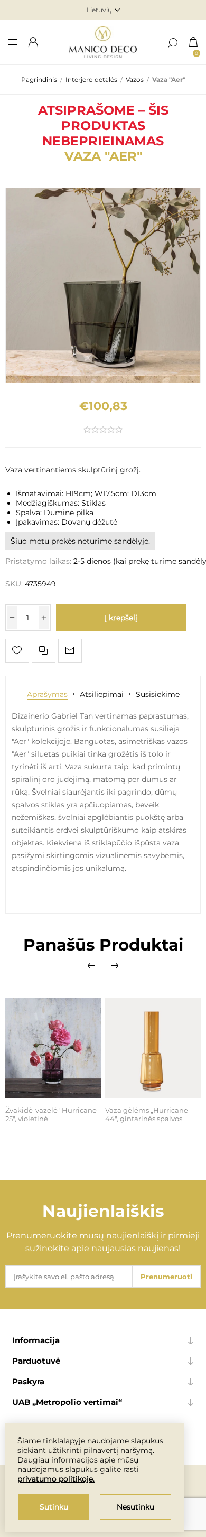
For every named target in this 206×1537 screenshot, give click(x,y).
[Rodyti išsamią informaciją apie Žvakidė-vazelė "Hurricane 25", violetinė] (53, 1048)
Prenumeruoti (166, 1276)
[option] (53, 1061)
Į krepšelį (121, 617)
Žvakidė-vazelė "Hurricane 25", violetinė (51, 1114)
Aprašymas (47, 694)
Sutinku (54, 1507)
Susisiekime (158, 694)
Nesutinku (135, 1507)
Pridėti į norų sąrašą (17, 651)
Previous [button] (91, 965)
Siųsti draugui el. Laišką (70, 651)
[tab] (47, 694)
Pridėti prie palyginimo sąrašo (43, 651)
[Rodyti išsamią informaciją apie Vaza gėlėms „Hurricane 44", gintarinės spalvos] (153, 1048)
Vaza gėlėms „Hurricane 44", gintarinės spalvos (146, 1114)
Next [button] (114, 965)
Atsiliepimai (102, 694)
